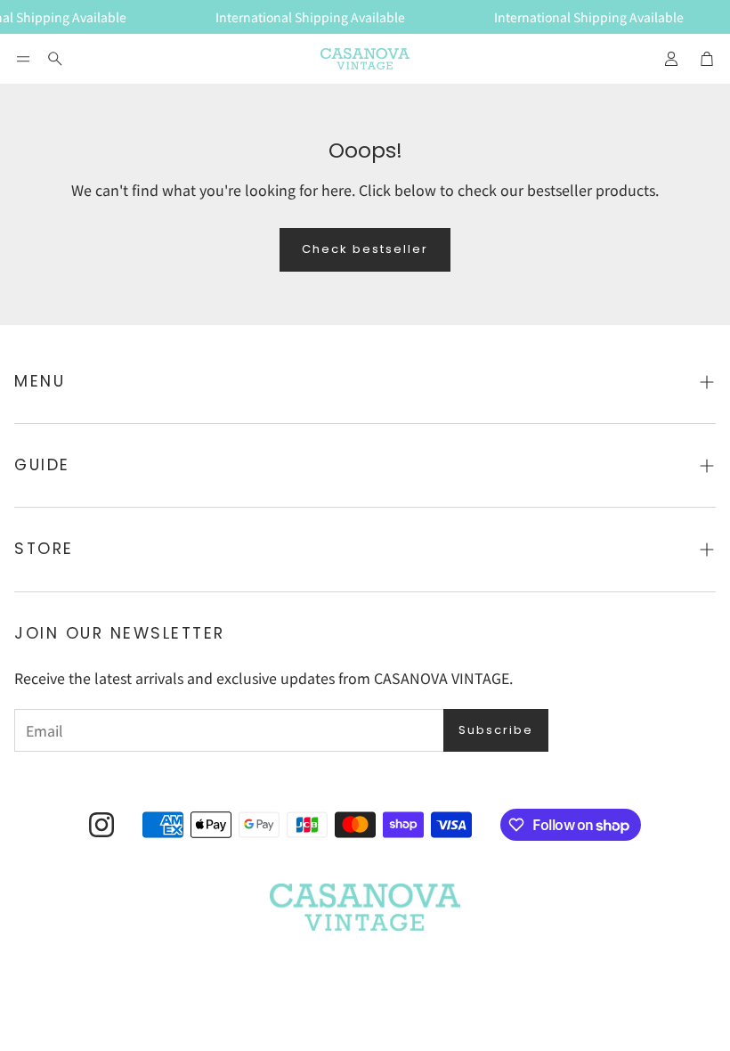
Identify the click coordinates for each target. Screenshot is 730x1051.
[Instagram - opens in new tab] (101, 824)
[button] (23, 58)
